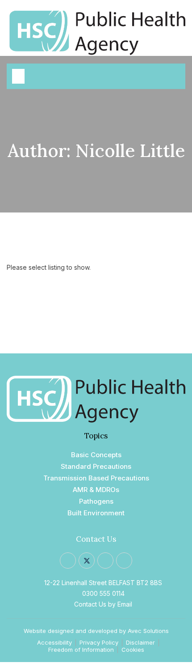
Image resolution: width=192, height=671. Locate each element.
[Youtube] (124, 560)
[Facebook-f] (68, 560)
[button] (18, 76)
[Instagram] (105, 560)
